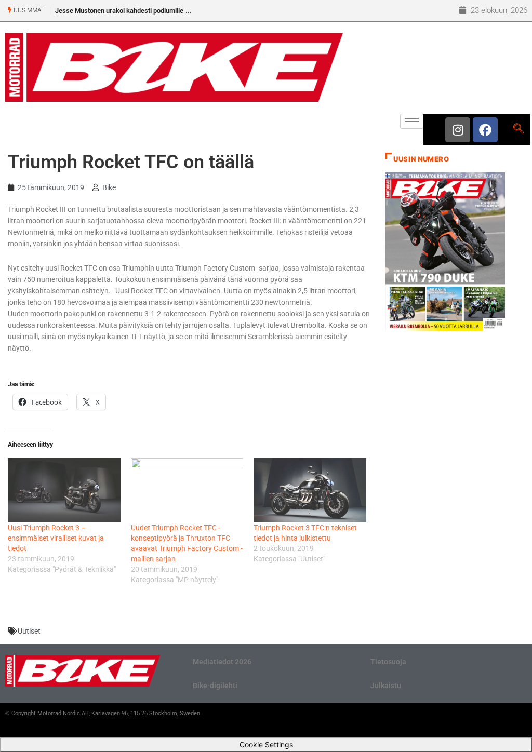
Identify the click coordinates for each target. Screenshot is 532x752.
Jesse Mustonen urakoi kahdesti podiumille (119, 11)
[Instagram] (457, 129)
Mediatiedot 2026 (222, 661)
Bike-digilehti (215, 685)
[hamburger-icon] (411, 121)
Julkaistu (385, 685)
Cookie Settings (266, 744)
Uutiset (29, 631)
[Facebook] (485, 129)
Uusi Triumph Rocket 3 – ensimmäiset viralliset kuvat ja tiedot (56, 538)
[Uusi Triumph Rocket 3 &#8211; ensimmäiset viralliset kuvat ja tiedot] (64, 490)
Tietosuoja (388, 661)
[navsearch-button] (518, 129)
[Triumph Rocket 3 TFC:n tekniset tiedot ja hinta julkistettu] (310, 490)
